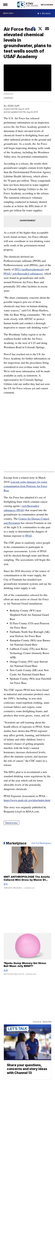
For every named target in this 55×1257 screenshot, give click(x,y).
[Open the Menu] (5, 4)
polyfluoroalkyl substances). (28, 273)
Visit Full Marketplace (41, 843)
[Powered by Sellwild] (46, 1022)
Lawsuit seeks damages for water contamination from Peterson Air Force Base (25, 486)
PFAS (28, 535)
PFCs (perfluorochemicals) (29, 269)
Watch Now (46, 5)
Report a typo (11, 823)
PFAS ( (8, 273)
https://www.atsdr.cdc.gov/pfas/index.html (27, 800)
